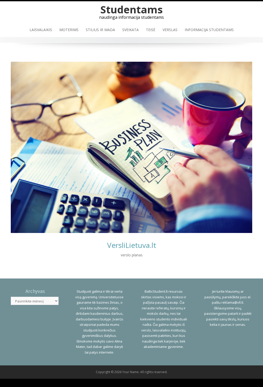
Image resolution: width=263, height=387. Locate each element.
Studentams (131, 9)
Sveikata (130, 29)
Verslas (170, 29)
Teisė (150, 29)
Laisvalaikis (41, 29)
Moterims (69, 29)
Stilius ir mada (100, 29)
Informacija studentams (209, 29)
